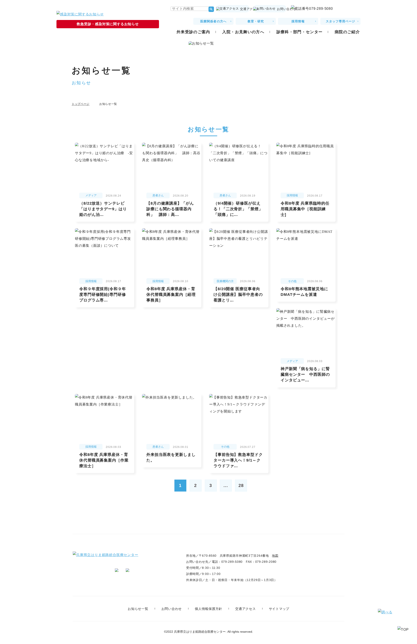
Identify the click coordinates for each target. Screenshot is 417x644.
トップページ (80, 104)
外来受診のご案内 (193, 32)
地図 (275, 555)
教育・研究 (256, 21)
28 (241, 485)
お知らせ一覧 (138, 609)
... (225, 485)
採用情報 (297, 21)
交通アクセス (245, 9)
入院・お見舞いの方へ (243, 32)
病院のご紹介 (347, 32)
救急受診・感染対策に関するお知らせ (108, 24)
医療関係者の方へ (213, 21)
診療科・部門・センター (299, 32)
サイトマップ (279, 609)
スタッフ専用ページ (340, 21)
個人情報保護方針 (208, 609)
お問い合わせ (282, 9)
